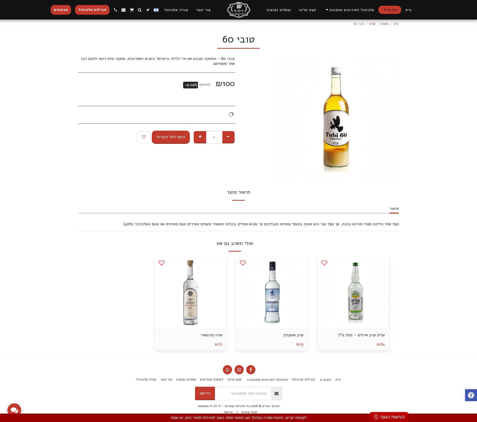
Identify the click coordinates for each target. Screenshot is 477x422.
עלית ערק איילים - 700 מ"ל (361, 335)
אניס (372, 24)
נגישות (228, 412)
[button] (349, 10)
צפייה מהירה (353, 316)
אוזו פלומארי (211, 335)
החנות (385, 24)
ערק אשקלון (293, 335)
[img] (353, 292)
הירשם (205, 393)
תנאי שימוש (249, 412)
